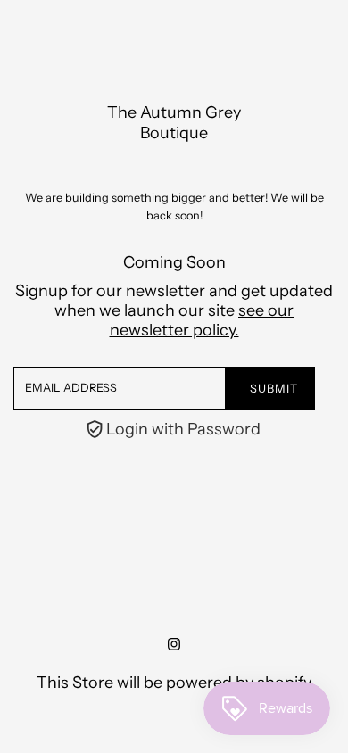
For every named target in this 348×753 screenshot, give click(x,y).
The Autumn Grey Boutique (174, 123)
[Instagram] (174, 645)
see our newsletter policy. (202, 320)
